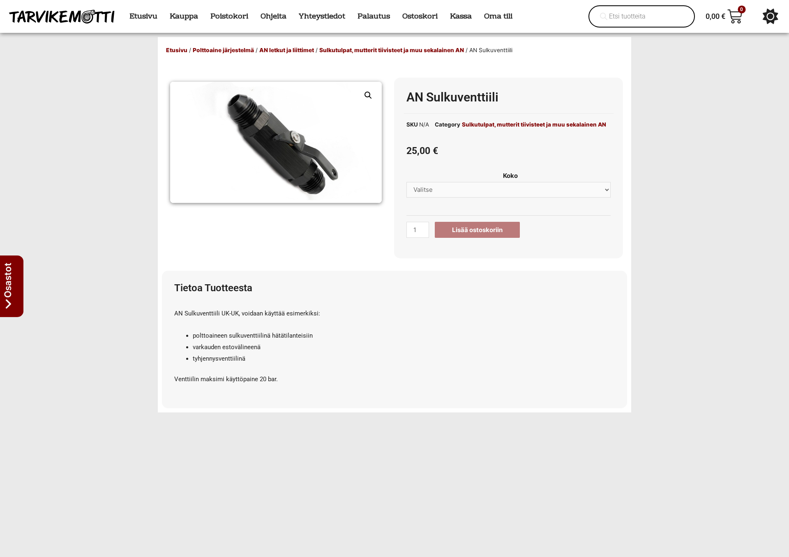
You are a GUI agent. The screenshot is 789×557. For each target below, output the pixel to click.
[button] (368, 95)
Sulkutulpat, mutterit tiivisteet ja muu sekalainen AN (391, 50)
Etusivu (176, 50)
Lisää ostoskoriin (477, 230)
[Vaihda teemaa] (770, 16)
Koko (510, 176)
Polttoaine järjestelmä (223, 50)
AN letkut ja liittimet (286, 50)
